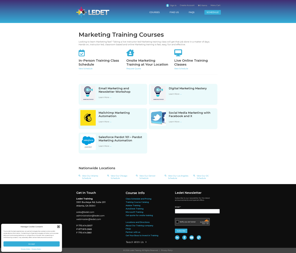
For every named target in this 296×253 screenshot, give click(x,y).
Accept (31, 244)
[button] (58, 227)
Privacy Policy (25, 249)
